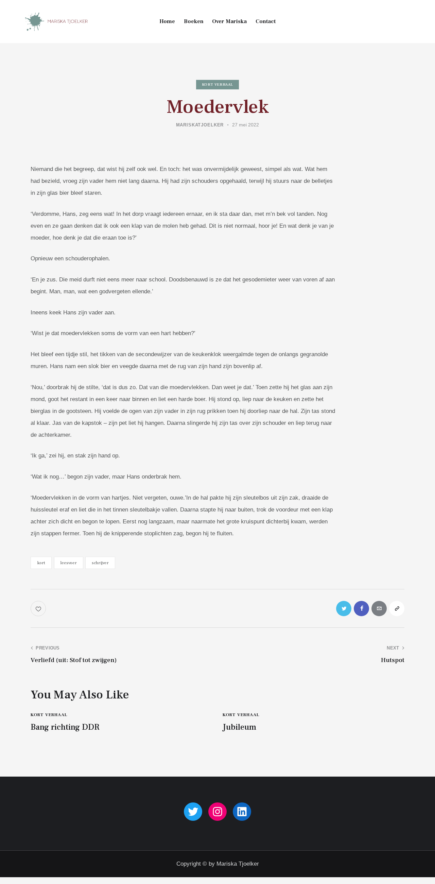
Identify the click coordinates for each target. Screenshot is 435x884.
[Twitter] (193, 811)
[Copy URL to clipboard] (396, 608)
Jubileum (239, 727)
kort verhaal (217, 84)
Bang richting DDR (65, 727)
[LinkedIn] (242, 811)
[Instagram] (217, 811)
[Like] (39, 608)
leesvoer (68, 563)
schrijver (100, 563)
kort (41, 563)
